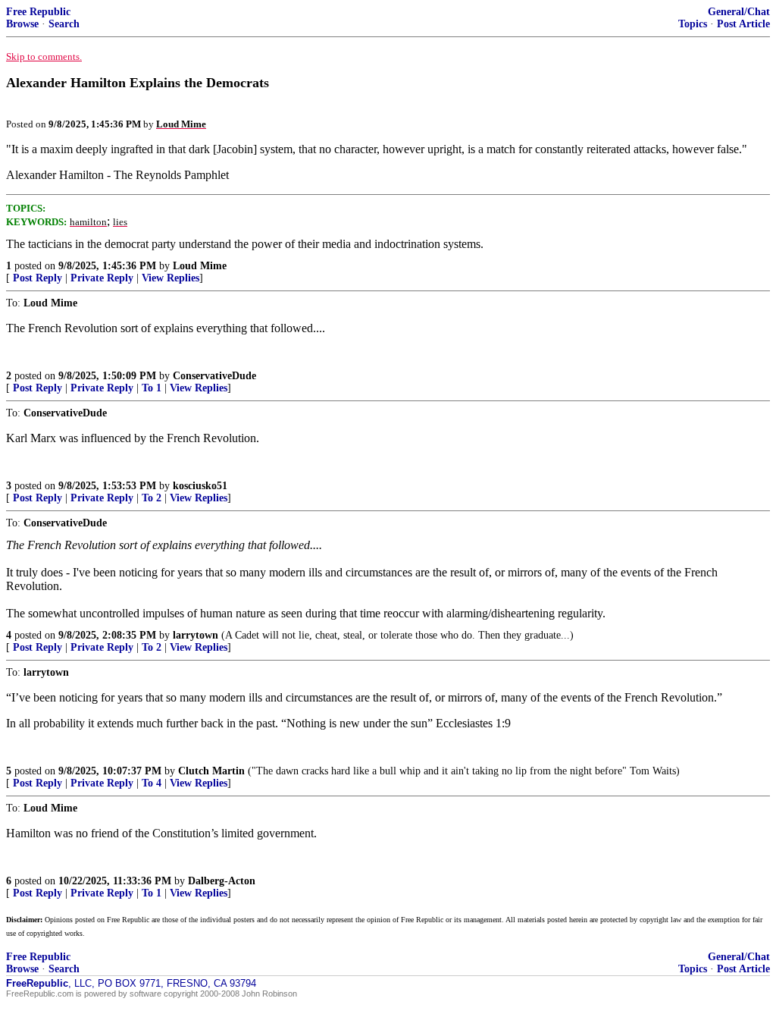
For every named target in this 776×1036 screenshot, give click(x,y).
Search (64, 24)
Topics (692, 24)
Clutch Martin (211, 771)
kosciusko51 (200, 485)
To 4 (151, 783)
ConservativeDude (214, 375)
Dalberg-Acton (221, 881)
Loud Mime (200, 266)
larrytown (195, 635)
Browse (22, 24)
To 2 (151, 498)
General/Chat (739, 11)
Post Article (743, 24)
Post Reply (37, 278)
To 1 (151, 388)
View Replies (170, 278)
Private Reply (101, 278)
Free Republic (38, 11)
